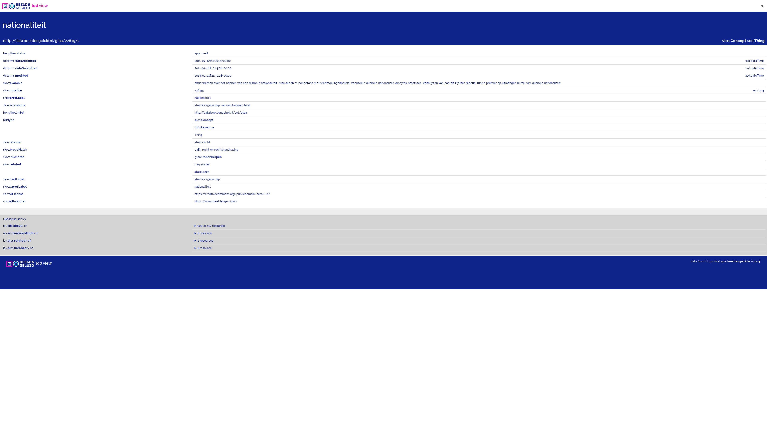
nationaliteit (203, 186)
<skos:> (20, 233)
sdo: (756, 41)
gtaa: (208, 157)
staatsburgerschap (207, 179)
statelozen (202, 171)
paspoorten (202, 164)
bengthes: (14, 53)
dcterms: (19, 60)
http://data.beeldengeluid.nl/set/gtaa (221, 112)
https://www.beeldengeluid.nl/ (216, 201)
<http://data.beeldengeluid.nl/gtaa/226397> (40, 41)
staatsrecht (202, 142)
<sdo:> (14, 225)
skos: (734, 41)
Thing (198, 134)
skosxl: (13, 179)
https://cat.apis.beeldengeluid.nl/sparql (733, 261)
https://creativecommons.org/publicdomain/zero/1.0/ (232, 194)
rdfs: (204, 127)
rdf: (8, 120)
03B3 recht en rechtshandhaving (216, 149)
